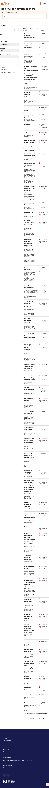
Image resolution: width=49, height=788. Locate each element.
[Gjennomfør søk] (4, 16)
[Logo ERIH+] (5, 3)
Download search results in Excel (42, 29)
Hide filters (3, 25)
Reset (16, 30)
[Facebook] (4, 775)
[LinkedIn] (8, 775)
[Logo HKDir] (24, 781)
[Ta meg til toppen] (47, 784)
